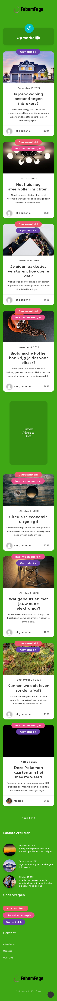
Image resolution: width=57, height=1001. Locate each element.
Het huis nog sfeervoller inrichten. (28, 187)
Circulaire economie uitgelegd (28, 519)
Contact (7, 950)
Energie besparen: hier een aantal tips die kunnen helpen (35, 849)
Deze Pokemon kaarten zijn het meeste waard (28, 772)
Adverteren (9, 944)
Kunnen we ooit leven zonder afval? (28, 688)
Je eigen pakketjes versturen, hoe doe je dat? (28, 271)
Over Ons (8, 957)
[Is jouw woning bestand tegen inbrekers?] (9, 865)
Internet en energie (28, 148)
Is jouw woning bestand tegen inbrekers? (28, 99)
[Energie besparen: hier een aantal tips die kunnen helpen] (9, 850)
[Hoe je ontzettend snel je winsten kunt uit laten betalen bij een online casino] (9, 881)
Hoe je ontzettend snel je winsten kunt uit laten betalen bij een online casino (36, 883)
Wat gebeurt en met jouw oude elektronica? (28, 604)
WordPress (36, 991)
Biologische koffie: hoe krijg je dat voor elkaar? (28, 358)
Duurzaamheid (28, 142)
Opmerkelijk (28, 51)
